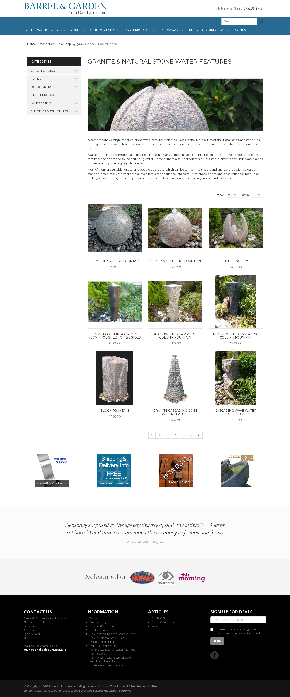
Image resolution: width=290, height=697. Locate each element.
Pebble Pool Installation (104, 661)
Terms (93, 618)
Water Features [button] (49, 30)
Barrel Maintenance (163, 622)
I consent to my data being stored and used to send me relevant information (239, 631)
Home (28, 30)
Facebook (214, 655)
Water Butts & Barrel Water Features (112, 649)
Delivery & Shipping (101, 626)
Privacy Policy (97, 622)
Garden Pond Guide (102, 630)
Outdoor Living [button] (102, 30)
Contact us (244, 30)
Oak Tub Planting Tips (102, 646)
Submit (261, 21)
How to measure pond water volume (112, 634)
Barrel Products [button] (138, 30)
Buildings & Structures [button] (208, 30)
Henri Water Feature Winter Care (110, 658)
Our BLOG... (159, 618)
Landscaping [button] (170, 30)
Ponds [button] (76, 30)
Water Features (51, 44)
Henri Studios (98, 653)
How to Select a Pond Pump (106, 638)
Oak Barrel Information (103, 642)
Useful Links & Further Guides (108, 665)
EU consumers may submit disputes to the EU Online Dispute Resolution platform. (77, 690)
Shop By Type (73, 44)
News (154, 626)
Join (217, 641)
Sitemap (157, 686)
